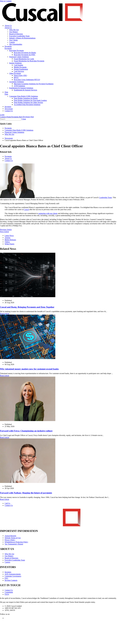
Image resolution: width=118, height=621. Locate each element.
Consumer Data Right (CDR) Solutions (23, 96)
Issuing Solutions (15, 63)
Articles (7, 238)
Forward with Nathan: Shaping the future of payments (26, 493)
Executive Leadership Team (19, 36)
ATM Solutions (19, 86)
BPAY (16, 78)
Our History (13, 32)
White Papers (9, 244)
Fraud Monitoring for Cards (24, 59)
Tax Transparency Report (14, 544)
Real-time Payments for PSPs (24, 55)
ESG (6, 578)
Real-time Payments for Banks (25, 53)
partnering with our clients (47, 213)
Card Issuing (18, 65)
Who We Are (14, 30)
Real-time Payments (16, 50)
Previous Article (6, 230)
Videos (7, 242)
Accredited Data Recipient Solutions (27, 105)
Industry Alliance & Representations (22, 38)
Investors (8, 107)
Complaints (9, 592)
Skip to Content (5, 1)
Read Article (4, 313)
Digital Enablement (21, 69)
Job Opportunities (15, 44)
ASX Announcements (13, 574)
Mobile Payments (20, 67)
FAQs (7, 594)
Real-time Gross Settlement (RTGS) (27, 80)
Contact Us (9, 111)
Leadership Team (105, 197)
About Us (8, 26)
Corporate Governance (13, 576)
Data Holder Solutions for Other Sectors (28, 102)
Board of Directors (16, 34)
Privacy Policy (10, 540)
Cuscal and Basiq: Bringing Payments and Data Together (27, 307)
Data (6, 92)
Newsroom (9, 109)
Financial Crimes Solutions (19, 57)
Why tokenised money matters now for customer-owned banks (29, 369)
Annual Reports (10, 536)
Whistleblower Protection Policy (16, 542)
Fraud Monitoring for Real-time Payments (29, 61)
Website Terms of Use (13, 538)
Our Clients (13, 40)
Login (2, 115)
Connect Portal (5, 117)
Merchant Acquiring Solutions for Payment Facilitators (33, 84)
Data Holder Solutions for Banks (26, 98)
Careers (12, 42)
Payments (8, 46)
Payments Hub (16, 117)
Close (24, 119)
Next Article (4, 232)
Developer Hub (28, 117)
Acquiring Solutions (16, 82)
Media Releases (10, 240)
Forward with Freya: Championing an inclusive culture (26, 431)
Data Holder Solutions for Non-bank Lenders (30, 100)
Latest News (9, 236)
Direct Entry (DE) (20, 75)
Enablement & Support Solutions (21, 88)
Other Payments (15, 73)
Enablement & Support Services (25, 90)
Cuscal (26, 209)
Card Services (19, 71)
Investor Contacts (11, 580)
